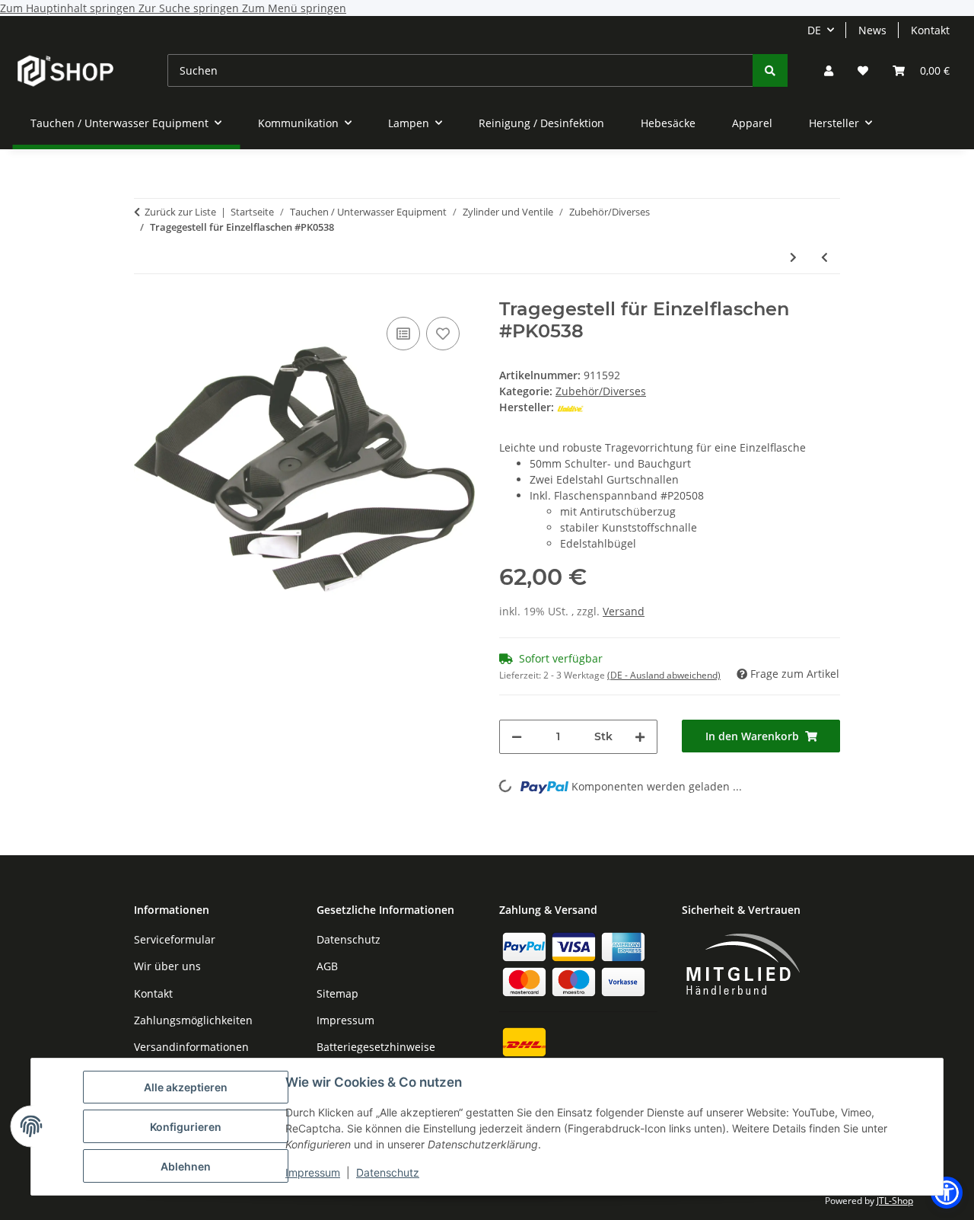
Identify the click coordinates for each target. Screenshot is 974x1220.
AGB (327, 966)
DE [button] (814, 30)
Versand (624, 611)
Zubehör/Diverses (600, 391)
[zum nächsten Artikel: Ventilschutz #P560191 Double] (793, 257)
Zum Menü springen (294, 8)
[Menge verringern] (516, 736)
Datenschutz (387, 1172)
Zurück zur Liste (180, 212)
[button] (828, 70)
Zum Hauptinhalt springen (69, 8)
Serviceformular (174, 939)
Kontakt (930, 30)
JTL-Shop (895, 1200)
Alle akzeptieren (186, 1087)
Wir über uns (167, 966)
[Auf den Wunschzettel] (443, 333)
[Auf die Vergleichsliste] (403, 333)
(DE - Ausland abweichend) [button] (664, 675)
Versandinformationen (191, 1047)
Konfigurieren (185, 1126)
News (872, 30)
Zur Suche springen (190, 8)
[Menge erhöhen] (640, 736)
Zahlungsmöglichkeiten (193, 1020)
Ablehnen (186, 1166)
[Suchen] (770, 70)
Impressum (312, 1172)
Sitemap (337, 993)
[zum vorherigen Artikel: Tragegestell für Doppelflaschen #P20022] (824, 257)
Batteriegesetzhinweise (376, 1047)
